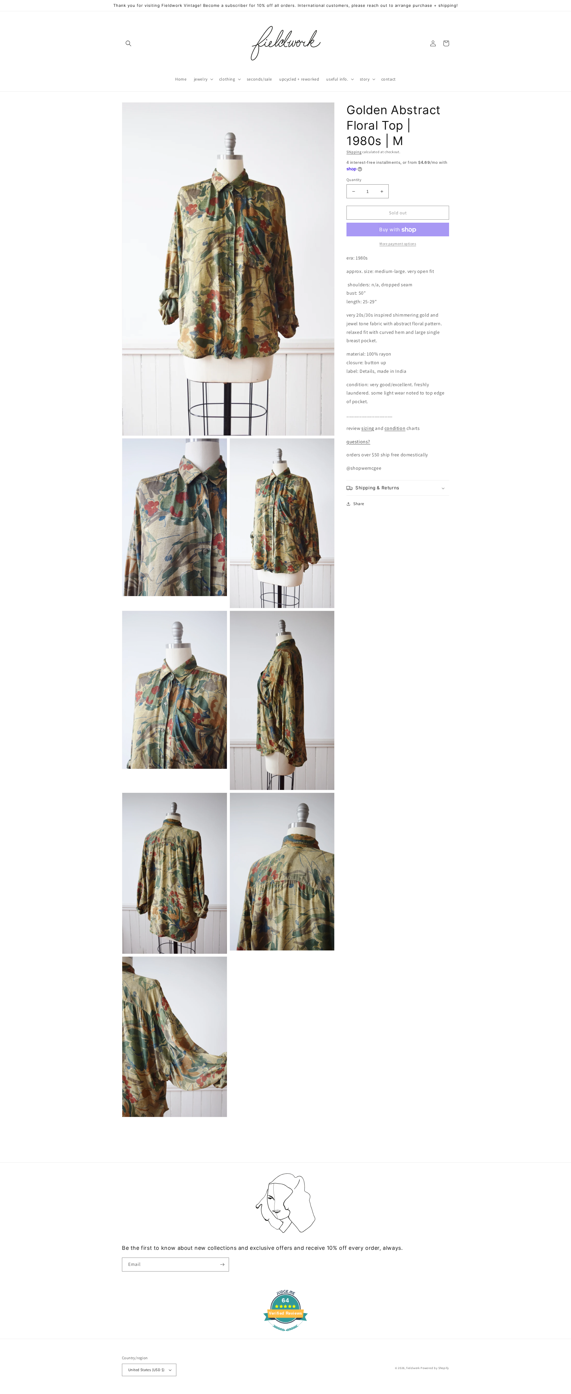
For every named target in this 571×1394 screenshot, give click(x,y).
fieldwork (413, 1368)
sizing (367, 428)
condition (395, 428)
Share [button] (358, 504)
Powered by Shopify (435, 1368)
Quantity (353, 179)
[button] (128, 43)
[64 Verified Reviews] (285, 1334)
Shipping (354, 152)
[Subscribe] (222, 1265)
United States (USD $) (146, 1369)
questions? (358, 442)
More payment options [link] (397, 244)
